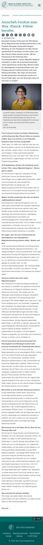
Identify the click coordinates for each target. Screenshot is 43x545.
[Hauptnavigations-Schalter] (39, 5)
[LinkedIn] (7, 35)
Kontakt (8, 536)
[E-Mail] (28, 35)
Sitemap (19, 536)
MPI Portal (33, 536)
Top (38, 519)
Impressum (7, 533)
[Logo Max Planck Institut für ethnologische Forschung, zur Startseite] (18, 5)
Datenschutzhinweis (20, 533)
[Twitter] (16, 35)
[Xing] (24, 35)
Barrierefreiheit (35, 533)
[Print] (33, 35)
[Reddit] (11, 35)
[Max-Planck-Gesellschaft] (12, 527)
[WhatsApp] (20, 35)
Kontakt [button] (5, 508)
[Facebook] (3, 35)
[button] (39, 108)
